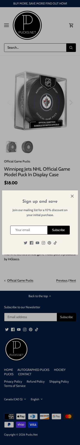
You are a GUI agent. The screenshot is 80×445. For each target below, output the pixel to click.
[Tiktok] (55, 243)
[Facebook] (31, 243)
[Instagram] (43, 243)
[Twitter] (25, 243)
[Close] (72, 196)
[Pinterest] (49, 243)
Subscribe (58, 230)
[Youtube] (37, 243)
